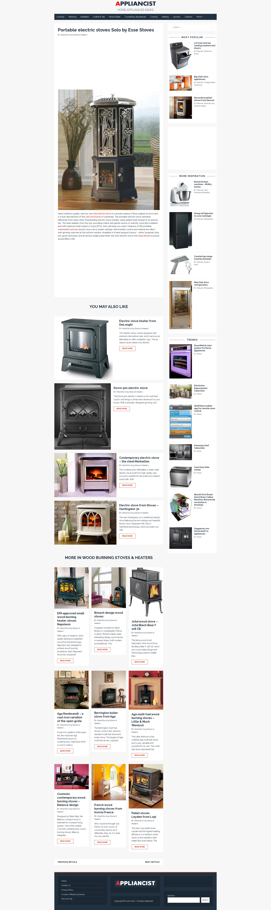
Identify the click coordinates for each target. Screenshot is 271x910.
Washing (72, 17)
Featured (199, 51)
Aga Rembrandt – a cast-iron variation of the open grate (70, 717)
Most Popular (192, 37)
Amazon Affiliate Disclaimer (73, 894)
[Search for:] (192, 27)
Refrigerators (208, 219)
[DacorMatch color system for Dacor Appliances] (180, 377)
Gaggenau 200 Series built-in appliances (201, 531)
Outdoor (188, 17)
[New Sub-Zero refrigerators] (180, 327)
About (63, 881)
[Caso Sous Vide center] (180, 486)
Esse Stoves (145, 236)
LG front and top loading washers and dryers (204, 45)
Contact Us (65, 885)
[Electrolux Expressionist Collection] (180, 397)
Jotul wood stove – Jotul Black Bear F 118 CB (145, 625)
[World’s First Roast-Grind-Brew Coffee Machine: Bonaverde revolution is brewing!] (180, 520)
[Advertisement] (109, 62)
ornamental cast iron (68, 229)
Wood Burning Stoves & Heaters (74, 35)
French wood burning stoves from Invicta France (108, 808)
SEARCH (171, 896)
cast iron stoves (93, 217)
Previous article (67, 862)
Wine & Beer (115, 17)
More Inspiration (192, 176)
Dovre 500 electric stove (131, 388)
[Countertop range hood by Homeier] (180, 274)
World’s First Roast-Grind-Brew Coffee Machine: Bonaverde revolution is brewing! (204, 499)
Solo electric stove (102, 214)
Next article (152, 862)
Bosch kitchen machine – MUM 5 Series (202, 184)
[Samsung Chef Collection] (180, 458)
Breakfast (85, 17)
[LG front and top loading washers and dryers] (180, 68)
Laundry (176, 17)
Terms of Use (66, 899)
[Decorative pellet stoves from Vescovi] (180, 117)
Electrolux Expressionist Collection (200, 388)
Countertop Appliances (135, 17)
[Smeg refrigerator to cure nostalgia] (180, 248)
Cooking (60, 17)
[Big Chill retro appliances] (180, 89)
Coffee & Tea (99, 17)
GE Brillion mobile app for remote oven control (204, 408)
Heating (165, 17)
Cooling (154, 17)
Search (205, 900)
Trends (192, 339)
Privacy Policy (67, 890)
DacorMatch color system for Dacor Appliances (203, 348)
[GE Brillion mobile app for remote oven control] (180, 437)
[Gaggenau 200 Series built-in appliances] (180, 547)
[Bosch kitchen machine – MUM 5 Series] (180, 204)
